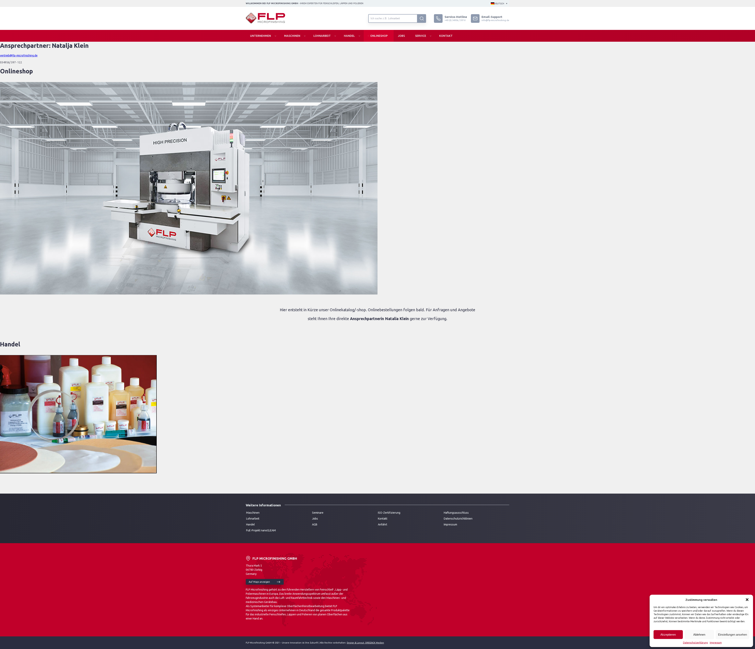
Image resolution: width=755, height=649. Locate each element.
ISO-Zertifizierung (389, 512)
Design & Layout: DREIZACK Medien (365, 643)
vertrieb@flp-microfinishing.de (19, 55)
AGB (314, 524)
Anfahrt (382, 524)
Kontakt (446, 35)
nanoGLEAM (268, 530)
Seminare (317, 512)
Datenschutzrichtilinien (458, 518)
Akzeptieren (668, 634)
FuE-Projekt (253, 530)
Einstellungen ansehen (732, 634)
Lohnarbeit (322, 35)
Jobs (401, 35)
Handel (349, 35)
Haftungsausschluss (456, 512)
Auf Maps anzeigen (259, 582)
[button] (747, 600)
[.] (421, 18)
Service (420, 35)
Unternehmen (260, 35)
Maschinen (292, 35)
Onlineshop (379, 35)
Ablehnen (699, 634)
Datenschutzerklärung (695, 642)
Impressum (716, 642)
